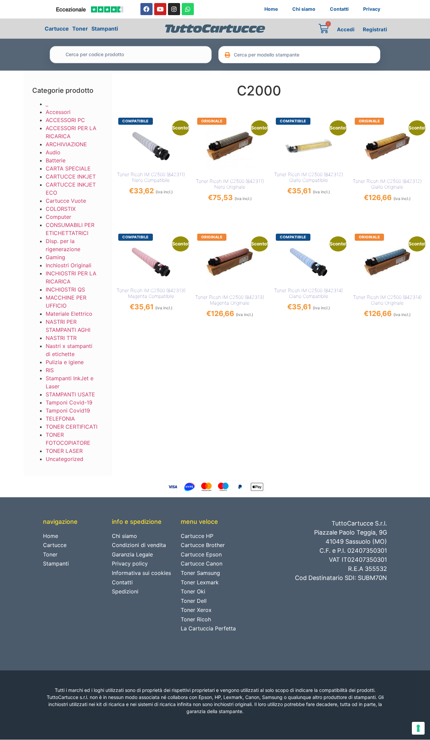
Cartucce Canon (201, 563)
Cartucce (57, 28)
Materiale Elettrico (69, 313)
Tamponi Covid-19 (69, 402)
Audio (53, 152)
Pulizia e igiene (65, 362)
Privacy (371, 9)
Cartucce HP (197, 536)
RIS (50, 370)
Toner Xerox (196, 610)
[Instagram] (174, 9)
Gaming (55, 257)
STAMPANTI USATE (70, 394)
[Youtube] (160, 9)
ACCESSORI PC (65, 120)
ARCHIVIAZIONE (66, 144)
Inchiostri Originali (68, 265)
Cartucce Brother (203, 545)
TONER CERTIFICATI (71, 426)
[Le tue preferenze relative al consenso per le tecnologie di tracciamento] (418, 728)
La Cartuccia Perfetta (208, 628)
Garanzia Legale (132, 554)
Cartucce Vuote (66, 200)
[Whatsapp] (188, 9)
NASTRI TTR (61, 338)
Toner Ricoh (196, 619)
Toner (80, 28)
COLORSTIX (61, 208)
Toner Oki (193, 591)
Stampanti (104, 28)
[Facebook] (146, 9)
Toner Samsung (200, 573)
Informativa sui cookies (141, 573)
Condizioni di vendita (139, 545)
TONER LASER (64, 450)
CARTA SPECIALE (68, 168)
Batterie (56, 160)
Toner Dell (194, 600)
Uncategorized (64, 459)
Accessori (58, 112)
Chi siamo (303, 9)
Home (271, 9)
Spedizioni (125, 591)
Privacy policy (130, 563)
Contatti (339, 9)
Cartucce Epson (201, 554)
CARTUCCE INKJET (71, 176)
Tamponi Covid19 (68, 410)
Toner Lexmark (200, 582)
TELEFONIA (60, 418)
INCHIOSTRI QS (65, 289)
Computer (58, 216)
